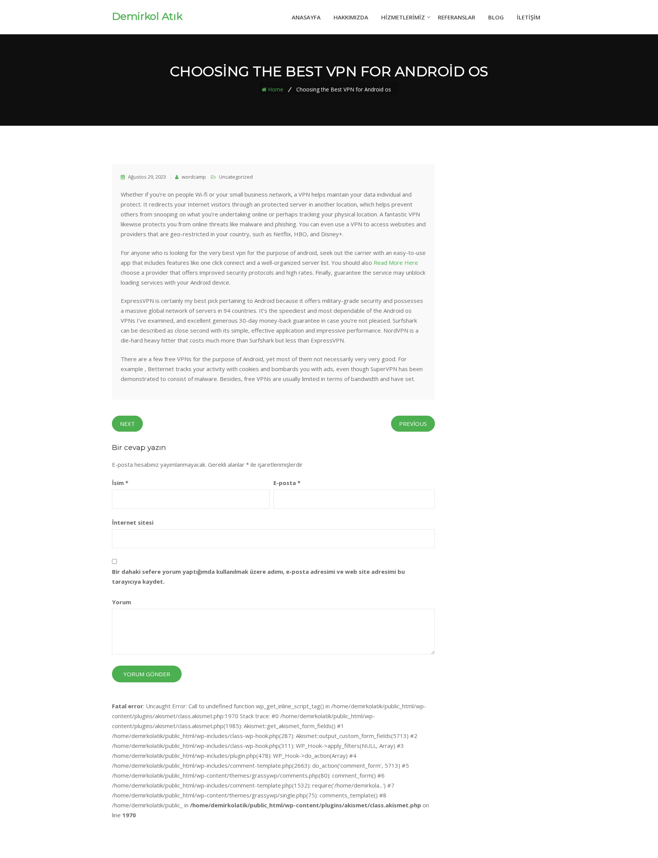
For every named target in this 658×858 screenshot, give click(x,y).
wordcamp (193, 176)
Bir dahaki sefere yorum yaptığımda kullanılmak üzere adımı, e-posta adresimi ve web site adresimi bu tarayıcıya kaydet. (258, 576)
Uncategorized (236, 176)
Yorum (121, 602)
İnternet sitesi (132, 522)
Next (127, 423)
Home (275, 89)
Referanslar (456, 17)
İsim (120, 483)
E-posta (286, 483)
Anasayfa (306, 17)
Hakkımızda (351, 17)
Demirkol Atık (147, 16)
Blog (496, 17)
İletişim (528, 17)
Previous (413, 423)
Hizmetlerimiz (403, 17)
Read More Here (396, 262)
